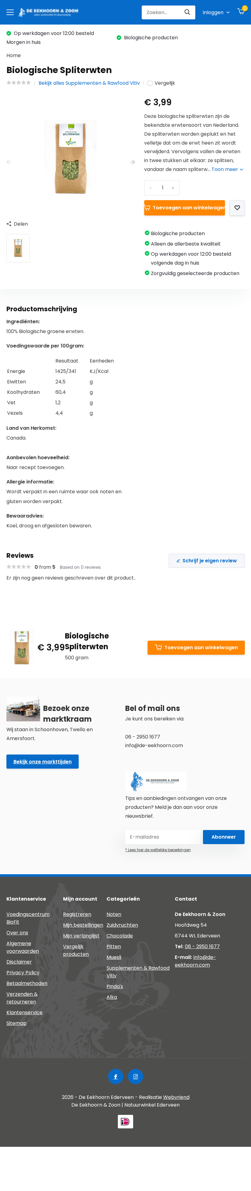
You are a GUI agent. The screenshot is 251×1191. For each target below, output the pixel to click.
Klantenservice (24, 1012)
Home (13, 55)
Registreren (77, 914)
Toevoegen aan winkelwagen (189, 207)
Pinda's (115, 986)
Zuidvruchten (122, 925)
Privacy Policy (22, 972)
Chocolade (120, 935)
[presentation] (8, 162)
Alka (112, 997)
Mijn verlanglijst (81, 935)
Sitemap (16, 1023)
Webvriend (176, 1097)
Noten (114, 914)
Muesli (114, 957)
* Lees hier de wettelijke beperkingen (158, 849)
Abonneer (224, 836)
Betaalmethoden (26, 983)
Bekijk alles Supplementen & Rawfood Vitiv (89, 83)
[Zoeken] (187, 12)
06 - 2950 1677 (202, 946)
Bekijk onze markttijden (42, 761)
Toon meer (225, 169)
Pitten (114, 946)
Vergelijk (165, 83)
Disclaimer (19, 961)
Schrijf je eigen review (209, 560)
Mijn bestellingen (83, 925)
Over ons (17, 932)
